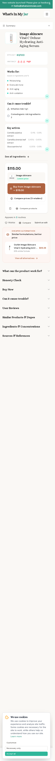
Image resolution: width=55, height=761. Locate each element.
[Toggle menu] (47, 14)
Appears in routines (15, 217)
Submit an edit (41, 222)
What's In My (15, 14)
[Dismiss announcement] (49, 4)
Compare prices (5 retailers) (28, 198)
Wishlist (11, 222)
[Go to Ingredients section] (47, 149)
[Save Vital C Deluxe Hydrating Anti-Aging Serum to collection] (10, 208)
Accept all (11, 754)
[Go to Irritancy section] (47, 121)
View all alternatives (25, 258)
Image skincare (31, 34)
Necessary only (14, 748)
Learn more (16, 736)
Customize (11, 742)
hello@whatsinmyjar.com (27, 5)
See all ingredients (15, 156)
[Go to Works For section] (47, 96)
